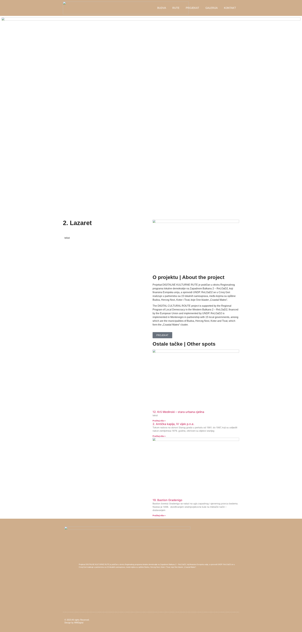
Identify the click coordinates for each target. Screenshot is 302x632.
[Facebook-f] (231, 621)
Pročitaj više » (159, 420)
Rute (175, 8)
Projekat (192, 8)
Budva (161, 8)
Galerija (211, 8)
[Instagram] (236, 621)
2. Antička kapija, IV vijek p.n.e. (173, 424)
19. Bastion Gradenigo (167, 500)
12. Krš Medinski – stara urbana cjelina (178, 412)
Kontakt (230, 8)
